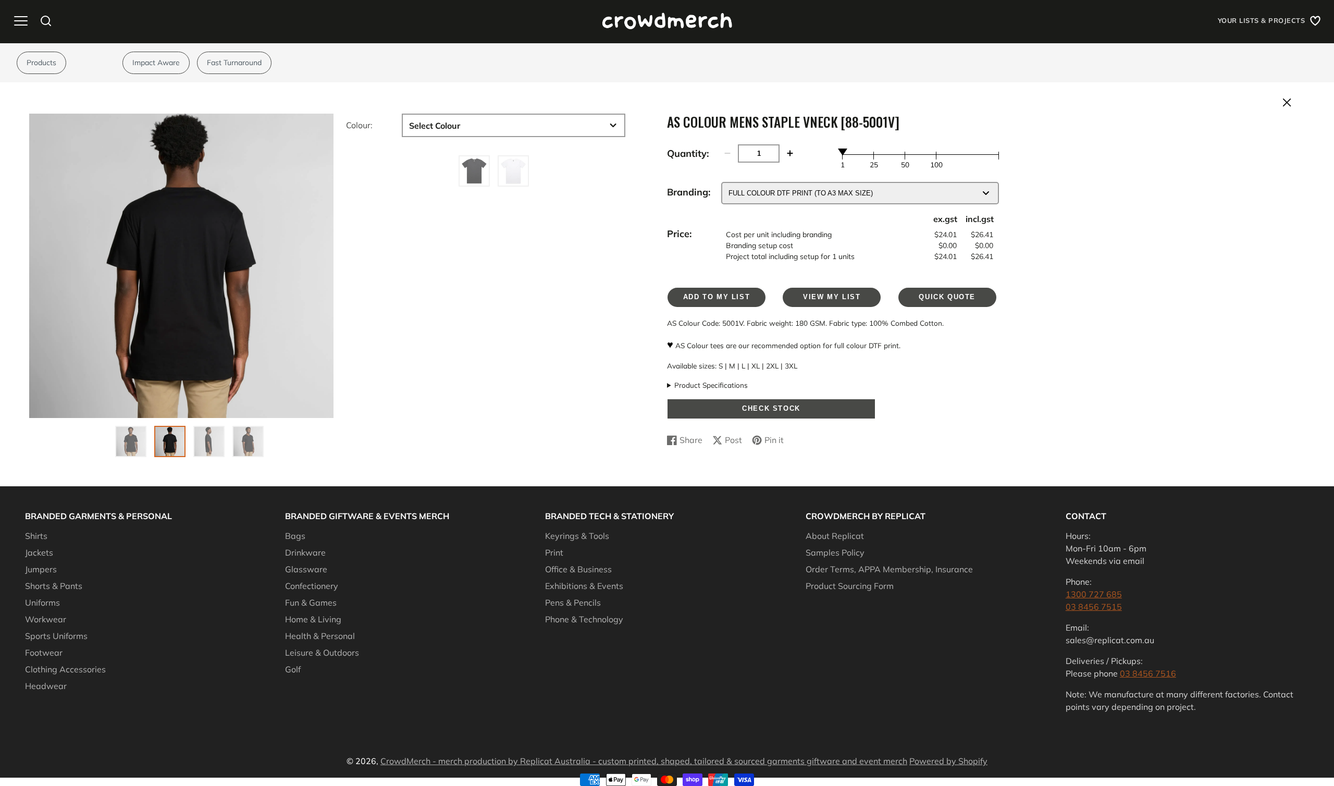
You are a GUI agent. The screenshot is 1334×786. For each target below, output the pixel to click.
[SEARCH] (46, 21)
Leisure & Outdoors (322, 652)
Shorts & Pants (53, 586)
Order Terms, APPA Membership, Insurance (889, 569)
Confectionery (311, 586)
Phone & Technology (584, 619)
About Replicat (835, 536)
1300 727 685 (1094, 594)
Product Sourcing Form (850, 586)
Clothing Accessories (65, 669)
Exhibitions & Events (584, 586)
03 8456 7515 (1094, 606)
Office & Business (578, 569)
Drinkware (305, 552)
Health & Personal (320, 636)
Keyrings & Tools (577, 536)
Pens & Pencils (573, 602)
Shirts (36, 536)
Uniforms (42, 602)
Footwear (44, 652)
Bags (295, 536)
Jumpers (41, 569)
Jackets (39, 552)
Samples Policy (835, 552)
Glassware (306, 569)
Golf (293, 669)
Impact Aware (156, 62)
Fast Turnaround (234, 62)
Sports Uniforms (56, 636)
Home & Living (313, 619)
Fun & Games (311, 602)
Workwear (45, 619)
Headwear (46, 686)
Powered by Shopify (948, 761)
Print (554, 552)
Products (41, 62)
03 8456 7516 (1148, 673)
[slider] (842, 151)
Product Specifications (711, 384)
